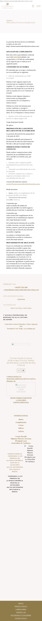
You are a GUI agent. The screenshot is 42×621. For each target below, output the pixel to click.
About (21, 603)
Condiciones (21, 609)
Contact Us (21, 612)
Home (9, 20)
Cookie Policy (21, 618)
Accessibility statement (21, 615)
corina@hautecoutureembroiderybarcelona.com (23, 184)
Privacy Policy (21, 606)
